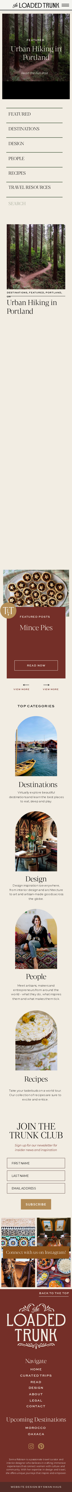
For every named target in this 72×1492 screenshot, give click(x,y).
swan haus (52, 1487)
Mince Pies (36, 627)
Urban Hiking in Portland (36, 52)
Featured (36, 293)
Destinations (17, 293)
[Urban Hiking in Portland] (36, 256)
